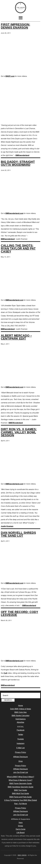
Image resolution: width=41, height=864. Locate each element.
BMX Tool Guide (20, 790)
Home (20, 705)
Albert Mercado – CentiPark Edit (16, 337)
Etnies (20, 825)
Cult (5, 673)
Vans (21, 822)
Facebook (20, 730)
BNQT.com (9, 76)
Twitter (20, 734)
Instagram (20, 743)
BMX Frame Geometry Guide (20, 783)
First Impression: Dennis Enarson (15, 26)
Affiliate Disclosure (20, 756)
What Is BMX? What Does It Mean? (20, 776)
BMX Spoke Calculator (20, 715)
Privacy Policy (20, 752)
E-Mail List (20, 747)
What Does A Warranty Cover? (20, 780)
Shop (20, 761)
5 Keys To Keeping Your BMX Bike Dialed (20, 800)
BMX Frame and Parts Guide (20, 797)
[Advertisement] (20, 100)
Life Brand (20, 832)
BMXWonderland (16, 422)
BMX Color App (20, 712)
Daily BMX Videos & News (20, 708)
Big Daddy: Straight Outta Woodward (18, 163)
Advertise (20, 722)
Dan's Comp (20, 829)
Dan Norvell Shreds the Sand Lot (18, 534)
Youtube (20, 739)
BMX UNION (20, 7)
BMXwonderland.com (14, 213)
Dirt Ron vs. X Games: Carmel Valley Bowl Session (19, 432)
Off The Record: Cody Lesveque (19, 613)
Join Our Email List (20, 772)
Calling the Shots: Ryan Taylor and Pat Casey (18, 248)
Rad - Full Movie (20, 803)
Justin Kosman (7, 526)
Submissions (21, 719)
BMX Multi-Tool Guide (20, 793)
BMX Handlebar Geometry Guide (20, 787)
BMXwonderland (22, 155)
